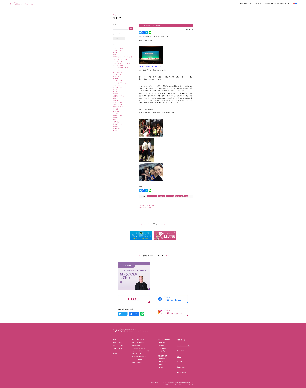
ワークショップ (117, 50)
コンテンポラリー (118, 72)
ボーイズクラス (117, 87)
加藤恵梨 (115, 100)
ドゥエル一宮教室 (118, 48)
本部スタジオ (117, 122)
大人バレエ (116, 111)
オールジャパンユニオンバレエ (122, 63)
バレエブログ (117, 76)
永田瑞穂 (115, 126)
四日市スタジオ (117, 102)
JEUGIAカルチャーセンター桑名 (122, 57)
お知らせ (115, 54)
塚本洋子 (115, 109)
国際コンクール (117, 104)
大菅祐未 (115, 113)
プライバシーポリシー (183, 345)
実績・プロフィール (119, 348)
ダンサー (115, 78)
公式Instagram (181, 372)
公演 (114, 98)
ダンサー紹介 (162, 351)
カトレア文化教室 (118, 65)
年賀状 (115, 52)
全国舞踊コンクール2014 (147, 205)
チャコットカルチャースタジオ (141, 351)
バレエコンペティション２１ (121, 83)
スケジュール (117, 74)
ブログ (289, 3)
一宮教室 (115, 91)
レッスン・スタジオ (254, 3)
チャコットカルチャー (119, 80)
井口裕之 (115, 93)
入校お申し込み (163, 358)
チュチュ (179, 361)
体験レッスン (162, 361)
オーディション (163, 367)
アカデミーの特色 (118, 345)
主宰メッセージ (118, 342)
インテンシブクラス (119, 61)
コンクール (116, 70)
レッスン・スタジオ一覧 (139, 342)
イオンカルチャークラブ (120, 59)
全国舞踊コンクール (119, 96)
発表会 (115, 130)
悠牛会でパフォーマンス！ (147, 207)
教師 (114, 119)
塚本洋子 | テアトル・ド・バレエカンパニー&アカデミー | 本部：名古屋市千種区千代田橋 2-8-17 (172, 382)
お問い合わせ (283, 3)
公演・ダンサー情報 (265, 3)
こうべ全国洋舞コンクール (120, 67)
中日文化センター (137, 353)
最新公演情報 (162, 342)
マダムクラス (117, 89)
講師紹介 (246, 3)
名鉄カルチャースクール (139, 348)
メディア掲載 (162, 348)
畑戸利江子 (116, 128)
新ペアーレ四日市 (137, 362)
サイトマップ (181, 350)
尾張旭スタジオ (117, 115)
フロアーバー (117, 85)
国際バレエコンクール (119, 106)
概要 (241, 3)
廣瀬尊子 (115, 117)
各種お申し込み (275, 3)
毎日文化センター (118, 124)
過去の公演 (161, 345)
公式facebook (181, 367)
